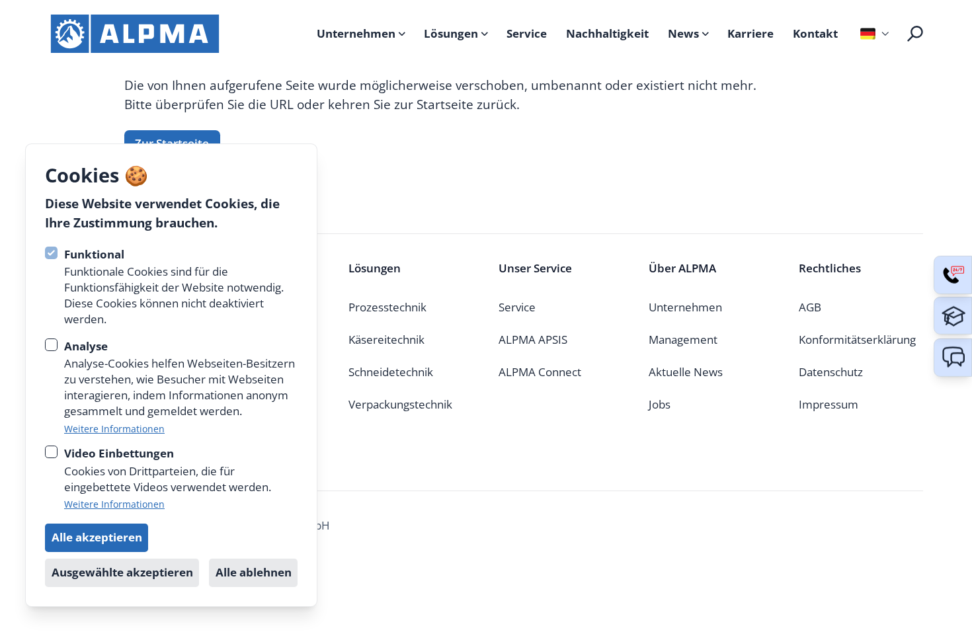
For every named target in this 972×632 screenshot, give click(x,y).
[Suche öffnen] (915, 34)
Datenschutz (831, 371)
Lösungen (451, 33)
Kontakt (815, 33)
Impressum (828, 404)
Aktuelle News (686, 371)
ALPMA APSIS (533, 339)
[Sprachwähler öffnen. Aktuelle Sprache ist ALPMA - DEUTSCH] (873, 33)
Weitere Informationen (114, 428)
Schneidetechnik (390, 371)
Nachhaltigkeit (607, 33)
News (683, 33)
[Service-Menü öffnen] (953, 275)
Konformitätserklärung (857, 339)
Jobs (659, 404)
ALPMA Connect (540, 371)
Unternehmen (356, 33)
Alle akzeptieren (97, 537)
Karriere (750, 33)
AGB (810, 307)
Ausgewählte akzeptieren (122, 572)
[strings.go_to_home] (135, 34)
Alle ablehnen (254, 572)
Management (683, 339)
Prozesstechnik (387, 307)
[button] (953, 357)
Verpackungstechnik (400, 404)
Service (526, 33)
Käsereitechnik (386, 339)
